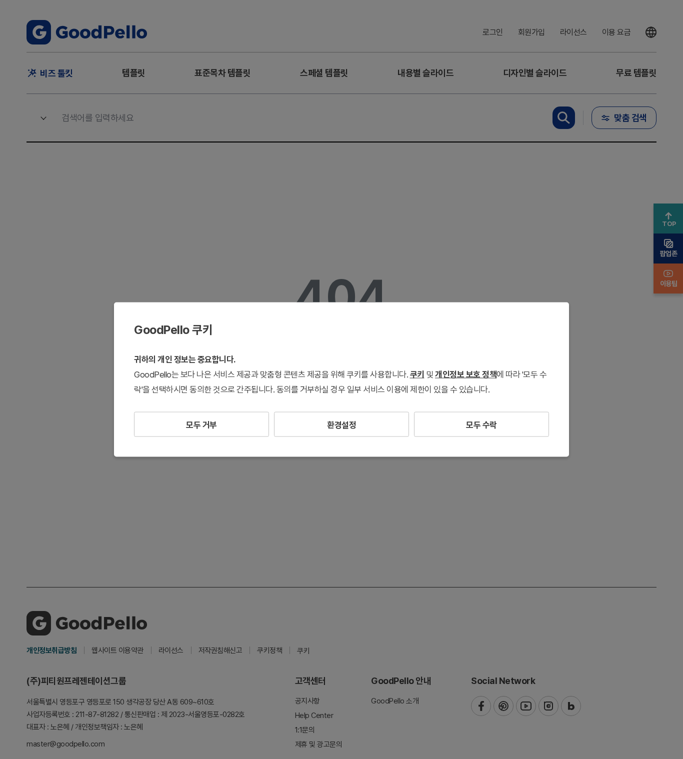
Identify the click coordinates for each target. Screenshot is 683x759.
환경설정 (341, 425)
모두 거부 (201, 425)
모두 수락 (481, 425)
